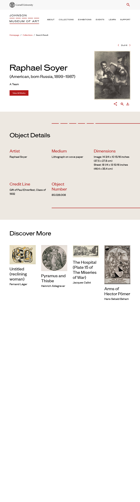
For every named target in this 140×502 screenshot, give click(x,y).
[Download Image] (127, 104)
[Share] (115, 104)
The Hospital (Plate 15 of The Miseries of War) (85, 269)
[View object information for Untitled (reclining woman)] (23, 254)
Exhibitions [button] (85, 20)
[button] (127, 5)
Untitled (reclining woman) (18, 273)
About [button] (51, 20)
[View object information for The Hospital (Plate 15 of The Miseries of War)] (86, 251)
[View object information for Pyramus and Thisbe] (54, 257)
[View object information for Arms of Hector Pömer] (117, 264)
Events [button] (100, 20)
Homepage (14, 34)
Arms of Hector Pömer (117, 291)
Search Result (42, 34)
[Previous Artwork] (118, 45)
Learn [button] (112, 20)
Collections (28, 34)
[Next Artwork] (129, 45)
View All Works (19, 92)
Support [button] (125, 20)
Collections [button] (66, 20)
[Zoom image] (122, 104)
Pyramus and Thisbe (53, 278)
